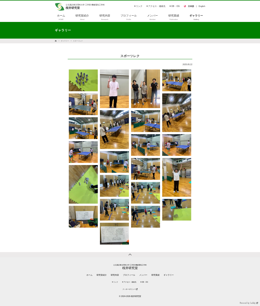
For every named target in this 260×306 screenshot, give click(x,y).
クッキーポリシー (129, 289)
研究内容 (115, 275)
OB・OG (175, 6)
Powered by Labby (248, 303)
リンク (138, 6)
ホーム (89, 275)
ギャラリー (65, 41)
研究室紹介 (102, 275)
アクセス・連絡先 (156, 6)
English (202, 6)
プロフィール (129, 275)
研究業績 (155, 275)
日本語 (191, 6)
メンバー (143, 275)
